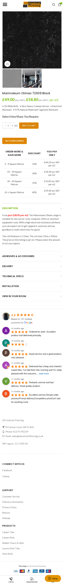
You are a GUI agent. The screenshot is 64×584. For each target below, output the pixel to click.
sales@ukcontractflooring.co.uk (27, 436)
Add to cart (29, 125)
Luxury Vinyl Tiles (11, 548)
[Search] (54, 4)
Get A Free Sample (14, 141)
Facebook (7, 470)
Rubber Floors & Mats (13, 543)
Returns (6, 512)
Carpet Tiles (8, 532)
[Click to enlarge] (7, 64)
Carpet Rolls (8, 537)
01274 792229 (20, 431)
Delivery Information (12, 502)
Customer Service (11, 496)
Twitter (6, 476)
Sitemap (6, 518)
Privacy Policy (9, 507)
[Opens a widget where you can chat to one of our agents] (53, 579)
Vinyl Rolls (7, 553)
